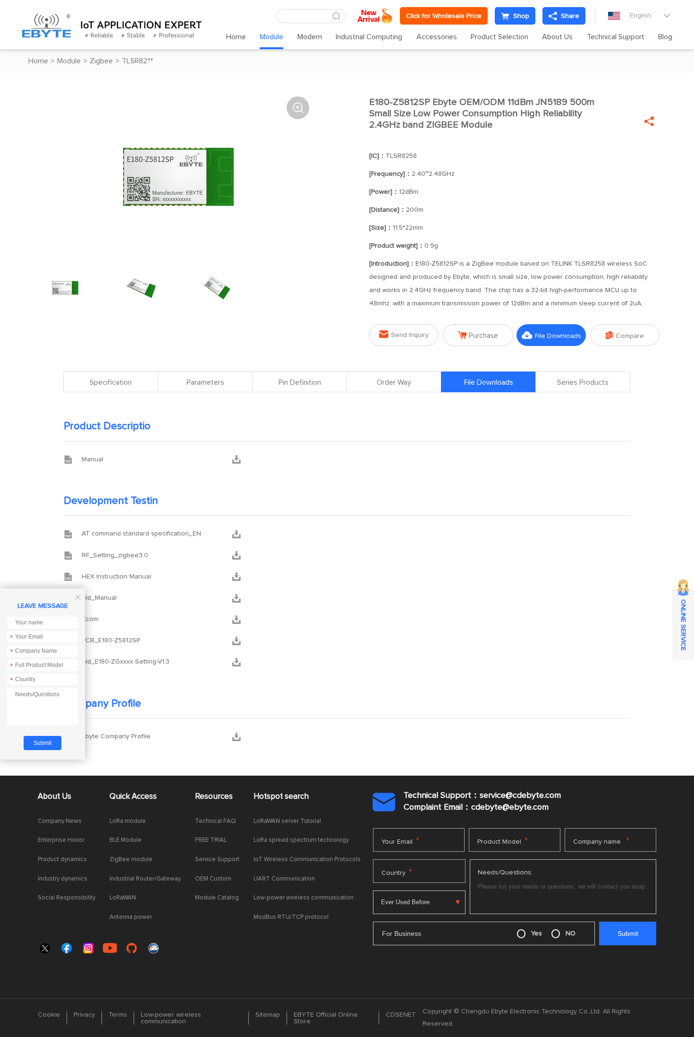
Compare (625, 335)
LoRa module (128, 821)
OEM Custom (213, 879)
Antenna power (131, 917)
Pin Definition (300, 382)
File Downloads (551, 335)
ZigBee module (131, 859)
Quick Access (133, 797)
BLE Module (126, 840)
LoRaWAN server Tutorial (287, 821)
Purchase (478, 335)
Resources (214, 797)
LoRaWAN (123, 898)
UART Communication (284, 879)
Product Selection (499, 37)
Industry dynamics (62, 879)
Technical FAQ (215, 821)
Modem (309, 37)
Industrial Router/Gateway (145, 879)
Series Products (583, 382)
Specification (111, 382)
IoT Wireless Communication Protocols (307, 859)
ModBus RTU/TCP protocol (291, 917)
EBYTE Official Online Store (326, 1018)
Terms (118, 1014)
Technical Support (615, 37)
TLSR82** (137, 61)
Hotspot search (281, 797)
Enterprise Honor (61, 840)
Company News (60, 821)
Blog (665, 37)
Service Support (217, 859)
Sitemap (267, 1014)
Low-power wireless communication (304, 898)
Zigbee (101, 61)
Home (236, 37)
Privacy (84, 1014)
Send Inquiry (404, 334)
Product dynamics (62, 859)
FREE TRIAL (211, 840)
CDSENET (401, 1014)
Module (271, 37)
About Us (557, 37)
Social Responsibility (66, 898)
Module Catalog (217, 898)
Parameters (205, 382)
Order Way (394, 382)
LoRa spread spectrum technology (301, 840)
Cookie (49, 1014)
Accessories (436, 37)
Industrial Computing (369, 37)
